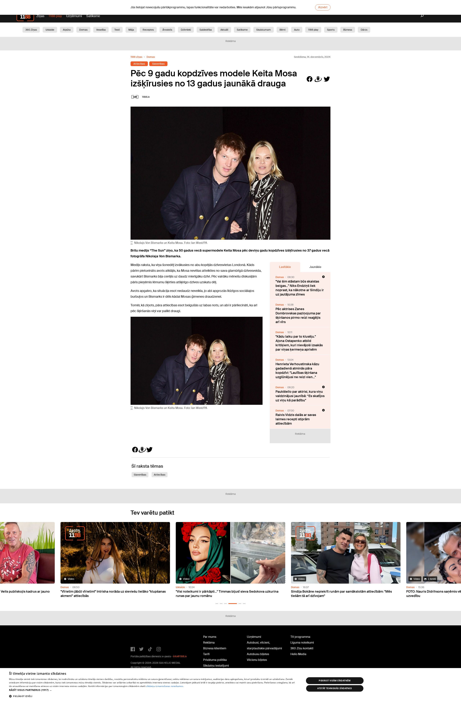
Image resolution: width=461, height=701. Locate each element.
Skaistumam (263, 29)
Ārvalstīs (167, 29)
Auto (296, 29)
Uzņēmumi (74, 16)
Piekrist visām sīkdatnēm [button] (335, 680)
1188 (138, 637)
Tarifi (206, 654)
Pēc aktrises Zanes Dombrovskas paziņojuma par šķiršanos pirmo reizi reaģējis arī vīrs (298, 315)
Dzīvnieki (186, 29)
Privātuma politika (215, 660)
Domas (83, 29)
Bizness (347, 29)
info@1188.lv (180, 656)
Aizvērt (322, 7)
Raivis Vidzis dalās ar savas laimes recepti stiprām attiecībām (296, 419)
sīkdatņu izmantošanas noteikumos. (165, 686)
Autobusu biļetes (258, 654)
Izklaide (50, 29)
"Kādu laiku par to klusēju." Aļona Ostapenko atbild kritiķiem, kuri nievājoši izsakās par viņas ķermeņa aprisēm (299, 343)
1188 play (55, 16)
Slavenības (158, 63)
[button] (216, 603)
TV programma (300, 637)
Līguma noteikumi (302, 642)
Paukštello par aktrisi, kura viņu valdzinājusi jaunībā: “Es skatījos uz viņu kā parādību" (300, 395)
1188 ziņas (136, 57)
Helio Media (298, 654)
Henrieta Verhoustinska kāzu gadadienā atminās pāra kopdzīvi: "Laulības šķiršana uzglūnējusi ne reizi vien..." (297, 370)
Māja (131, 29)
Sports (331, 29)
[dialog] (230, 684)
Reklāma (209, 642)
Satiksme (93, 16)
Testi (117, 29)
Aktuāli (224, 29)
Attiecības (139, 63)
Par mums (209, 637)
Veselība (101, 29)
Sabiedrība (206, 29)
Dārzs (364, 29)
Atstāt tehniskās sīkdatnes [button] (334, 688)
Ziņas (40, 16)
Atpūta (67, 29)
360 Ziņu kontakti (301, 648)
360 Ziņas (31, 29)
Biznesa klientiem (214, 648)
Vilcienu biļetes (257, 660)
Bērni (282, 29)
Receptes (148, 29)
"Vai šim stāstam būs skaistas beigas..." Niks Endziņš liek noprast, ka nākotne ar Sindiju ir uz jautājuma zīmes (300, 288)
